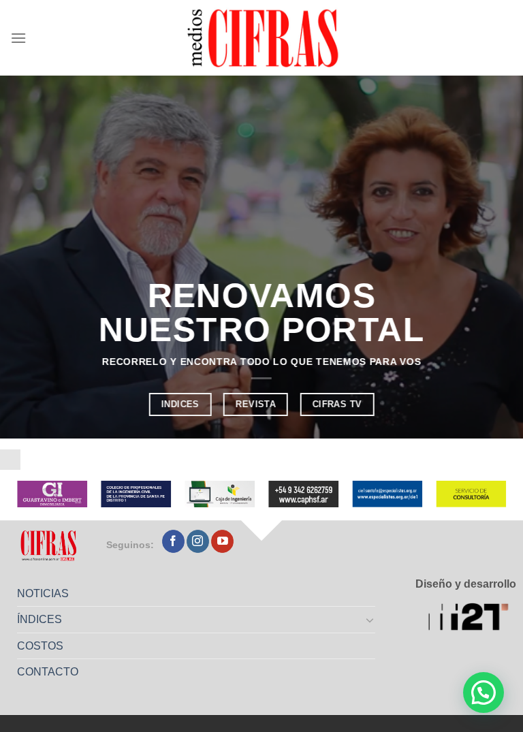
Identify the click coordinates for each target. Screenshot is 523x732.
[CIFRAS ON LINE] (264, 37)
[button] (483, 692)
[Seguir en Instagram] (198, 541)
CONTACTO (47, 672)
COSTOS (40, 646)
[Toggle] (370, 619)
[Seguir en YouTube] (222, 541)
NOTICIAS (43, 593)
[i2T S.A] (472, 618)
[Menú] (18, 37)
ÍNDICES (39, 619)
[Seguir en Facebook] (173, 541)
